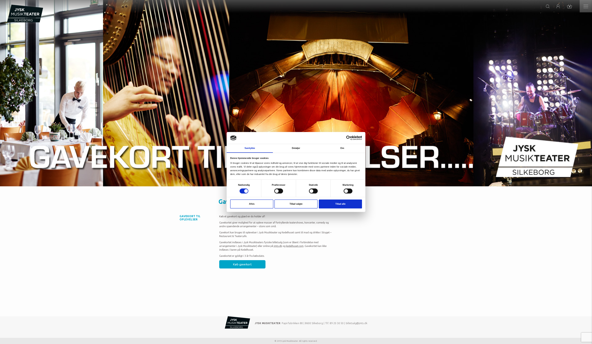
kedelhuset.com (295, 246)
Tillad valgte (296, 204)
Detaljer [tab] (296, 148)
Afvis (252, 204)
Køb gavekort (242, 264)
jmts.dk (278, 246)
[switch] (278, 191)
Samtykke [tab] (250, 148)
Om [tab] (342, 148)
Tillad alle (340, 204)
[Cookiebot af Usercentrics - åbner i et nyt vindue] (348, 138)
